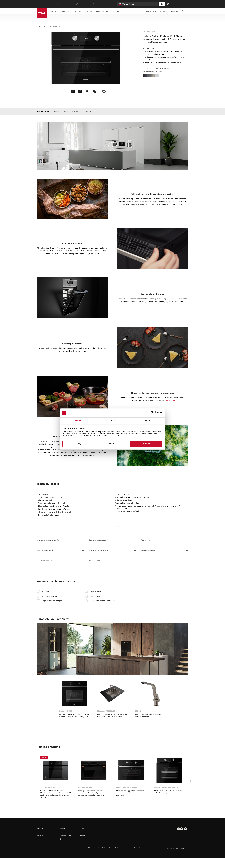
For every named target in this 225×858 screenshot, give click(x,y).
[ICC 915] (150, 694)
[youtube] (181, 828)
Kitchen (54, 11)
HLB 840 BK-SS (65, 711)
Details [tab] (112, 421)
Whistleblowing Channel (131, 848)
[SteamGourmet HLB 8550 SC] (169, 770)
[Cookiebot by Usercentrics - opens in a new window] (152, 413)
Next (100, 91)
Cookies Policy (114, 848)
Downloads (151, 11)
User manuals (62, 832)
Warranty (40, 835)
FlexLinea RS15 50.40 (106, 711)
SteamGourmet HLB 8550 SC (166, 787)
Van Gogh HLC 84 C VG (50, 787)
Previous (35, 781)
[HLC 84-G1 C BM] (93, 770)
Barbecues (65, 11)
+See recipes (169, 400)
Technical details (71, 111)
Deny (79, 444)
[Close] (168, 4)
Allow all (146, 444)
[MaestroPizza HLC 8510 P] (131, 770)
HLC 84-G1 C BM (85, 787)
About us (163, 11)
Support (116, 11)
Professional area (64, 835)
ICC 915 (138, 711)
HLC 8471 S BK (43, 111)
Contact (174, 11)
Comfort (88, 11)
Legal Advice (89, 848)
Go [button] (162, 4)
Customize (111, 444)
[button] (137, 4)
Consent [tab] (77, 421)
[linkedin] (185, 828)
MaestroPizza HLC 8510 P (126, 787)
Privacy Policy (102, 848)
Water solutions (102, 11)
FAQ (59, 839)
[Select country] (187, 11)
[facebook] (178, 828)
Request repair (42, 832)
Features (57, 111)
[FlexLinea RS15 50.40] (112, 694)
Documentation (87, 111)
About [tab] (147, 421)
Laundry (77, 11)
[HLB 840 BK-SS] (74, 694)
